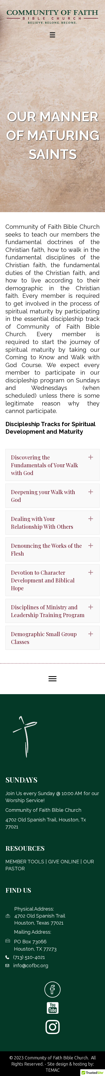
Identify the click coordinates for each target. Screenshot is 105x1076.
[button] (52, 465)
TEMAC (53, 1070)
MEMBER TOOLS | (26, 861)
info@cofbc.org (30, 965)
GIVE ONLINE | (65, 861)
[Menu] (52, 678)
